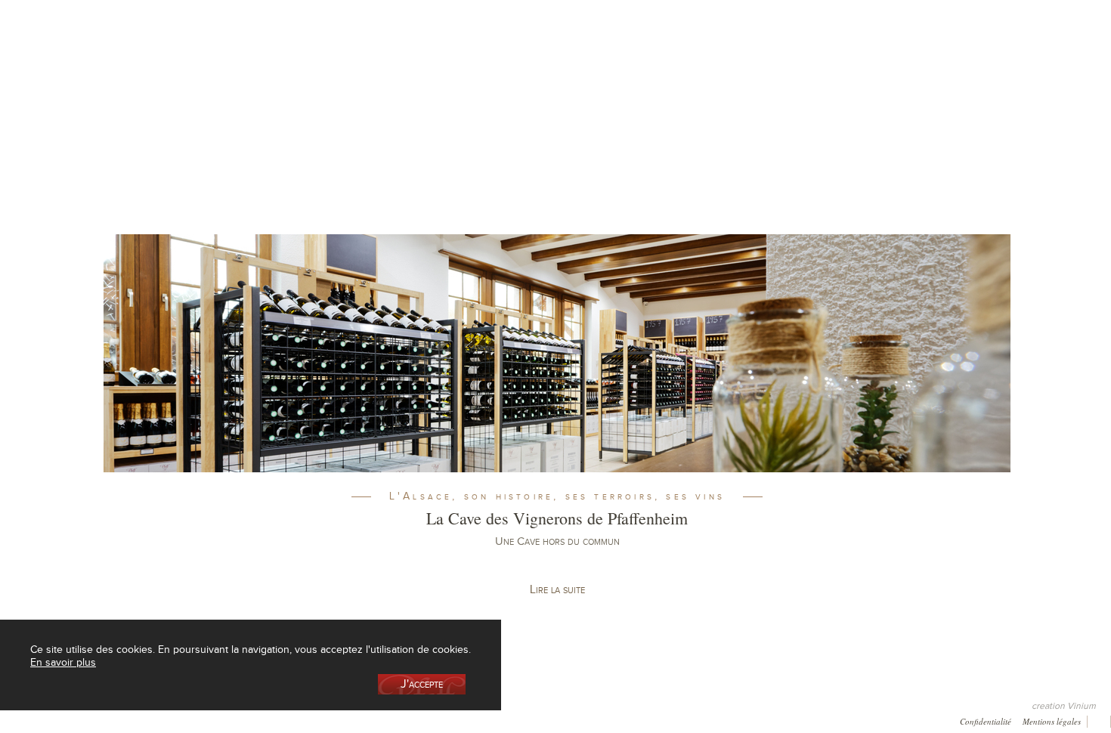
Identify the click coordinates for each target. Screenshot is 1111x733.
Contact (307, 720)
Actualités (938, 78)
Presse (65, 720)
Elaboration (716, 78)
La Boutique (290, 78)
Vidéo (421, 720)
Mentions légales (1052, 720)
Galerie (189, 720)
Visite (827, 78)
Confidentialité (985, 720)
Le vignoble (401, 78)
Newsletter (366, 720)
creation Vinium (1064, 705)
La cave (178, 78)
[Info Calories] (14, 719)
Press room (248, 720)
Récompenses (127, 720)
